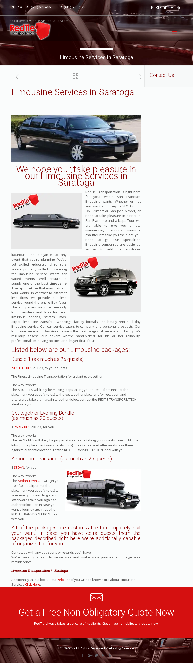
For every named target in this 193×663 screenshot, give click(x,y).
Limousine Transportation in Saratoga (39, 571)
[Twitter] (165, 7)
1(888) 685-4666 (40, 7)
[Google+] (158, 7)
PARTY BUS (22, 427)
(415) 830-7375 (74, 7)
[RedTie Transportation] (30, 31)
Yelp (60, 579)
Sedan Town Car (30, 480)
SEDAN (19, 467)
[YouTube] (171, 7)
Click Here (32, 584)
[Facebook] (151, 7)
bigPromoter (125, 648)
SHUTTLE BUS (21, 368)
